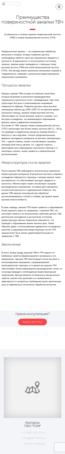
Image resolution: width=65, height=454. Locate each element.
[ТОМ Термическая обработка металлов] (11, 6)
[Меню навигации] (59, 6)
